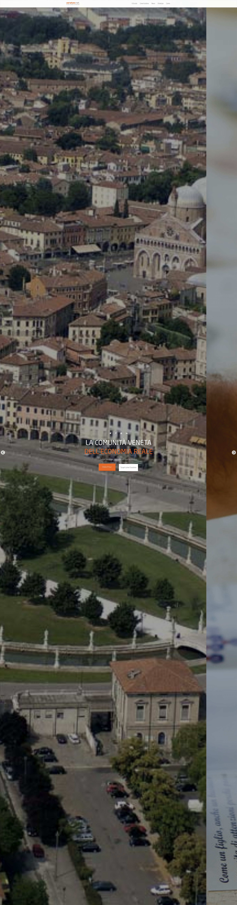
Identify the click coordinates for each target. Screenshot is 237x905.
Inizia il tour (107, 467)
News (153, 3)
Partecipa (160, 3)
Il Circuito (134, 3)
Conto (168, 3)
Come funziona (144, 3)
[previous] (3, 452)
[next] (234, 452)
